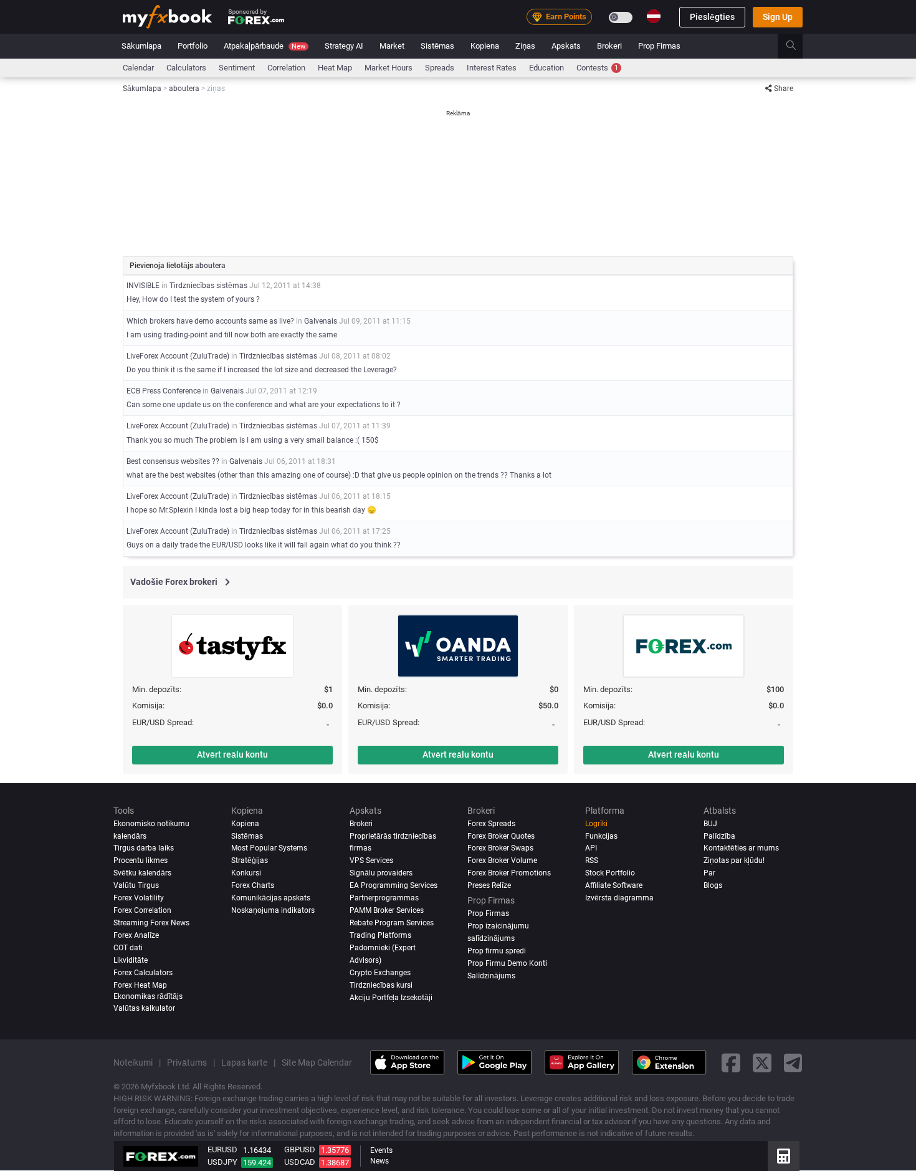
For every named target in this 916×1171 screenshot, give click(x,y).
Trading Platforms (380, 936)
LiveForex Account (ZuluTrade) (177, 356)
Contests (597, 67)
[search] (798, 46)
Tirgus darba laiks (143, 848)
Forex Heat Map (140, 985)
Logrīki (596, 823)
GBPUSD (299, 1149)
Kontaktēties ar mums (741, 848)
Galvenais (320, 321)
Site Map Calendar (317, 1063)
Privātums (187, 1063)
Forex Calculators (143, 973)
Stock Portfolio (610, 873)
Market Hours (389, 67)
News (379, 1161)
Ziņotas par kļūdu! (734, 861)
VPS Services (371, 861)
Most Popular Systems (269, 848)
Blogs (713, 886)
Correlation (286, 67)
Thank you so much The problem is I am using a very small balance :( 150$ (252, 440)
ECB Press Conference (163, 391)
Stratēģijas (249, 861)
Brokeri (609, 46)
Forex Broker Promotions (509, 873)
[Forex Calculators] (783, 1156)
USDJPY (222, 1162)
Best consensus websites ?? (172, 461)
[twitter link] (762, 1063)
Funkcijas (601, 836)
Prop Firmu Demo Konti (507, 964)
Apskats (566, 46)
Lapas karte (244, 1063)
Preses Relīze (489, 886)
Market (391, 46)
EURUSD (222, 1149)
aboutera (210, 265)
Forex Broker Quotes (501, 836)
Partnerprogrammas (384, 898)
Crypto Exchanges (380, 973)
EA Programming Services (393, 886)
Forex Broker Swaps (500, 848)
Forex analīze (136, 936)
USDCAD (299, 1162)
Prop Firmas (659, 46)
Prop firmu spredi (496, 951)
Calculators (186, 67)
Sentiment (237, 67)
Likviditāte (130, 961)
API (591, 848)
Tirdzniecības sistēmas (208, 285)
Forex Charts (252, 886)
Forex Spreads (491, 823)
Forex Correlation (142, 911)
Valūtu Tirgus (136, 886)
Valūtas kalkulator (144, 1009)
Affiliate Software (613, 886)
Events (381, 1150)
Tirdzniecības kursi (381, 985)
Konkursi (246, 873)
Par (709, 873)
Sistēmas (437, 46)
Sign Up (778, 17)
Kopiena (484, 46)
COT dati (128, 948)
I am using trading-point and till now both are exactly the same (231, 334)
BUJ (710, 823)
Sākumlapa (141, 46)
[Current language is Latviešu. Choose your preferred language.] (653, 16)
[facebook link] (731, 1063)
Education (546, 67)
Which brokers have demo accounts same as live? (210, 321)
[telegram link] (793, 1063)
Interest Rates (492, 67)
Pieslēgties (712, 17)
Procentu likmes (140, 861)
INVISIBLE (143, 285)
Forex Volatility (138, 898)
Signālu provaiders (381, 873)
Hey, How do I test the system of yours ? (193, 299)
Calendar (138, 67)
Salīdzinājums (491, 976)
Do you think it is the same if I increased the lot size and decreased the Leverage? (261, 369)
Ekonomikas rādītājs (148, 997)
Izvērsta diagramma (619, 898)
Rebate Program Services (392, 923)
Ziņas (525, 46)
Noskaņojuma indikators (273, 911)
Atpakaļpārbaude (264, 46)
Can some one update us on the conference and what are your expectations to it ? (263, 404)
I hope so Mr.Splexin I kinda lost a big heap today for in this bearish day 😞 (251, 510)
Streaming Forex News (151, 923)
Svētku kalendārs (142, 873)
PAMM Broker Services (387, 911)
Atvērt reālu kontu (232, 754)
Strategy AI (344, 46)
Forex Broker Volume (502, 861)
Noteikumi (133, 1063)
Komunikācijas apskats (270, 898)
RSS (591, 861)
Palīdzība (719, 836)
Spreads (439, 67)
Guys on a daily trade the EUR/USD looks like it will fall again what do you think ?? (263, 545)
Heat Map (335, 67)
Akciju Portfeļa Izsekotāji (391, 998)
